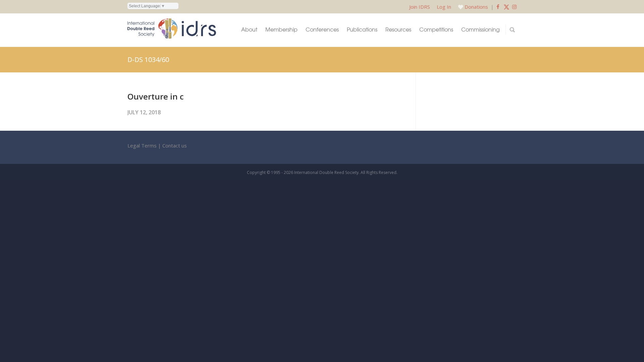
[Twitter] (506, 6)
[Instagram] (514, 6)
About (249, 29)
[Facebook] (497, 6)
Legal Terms (142, 145)
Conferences (322, 29)
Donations (476, 6)
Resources (398, 29)
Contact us (174, 145)
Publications (362, 29)
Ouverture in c (155, 96)
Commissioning (480, 29)
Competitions (436, 29)
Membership (281, 29)
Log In (444, 6)
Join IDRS (419, 6)
